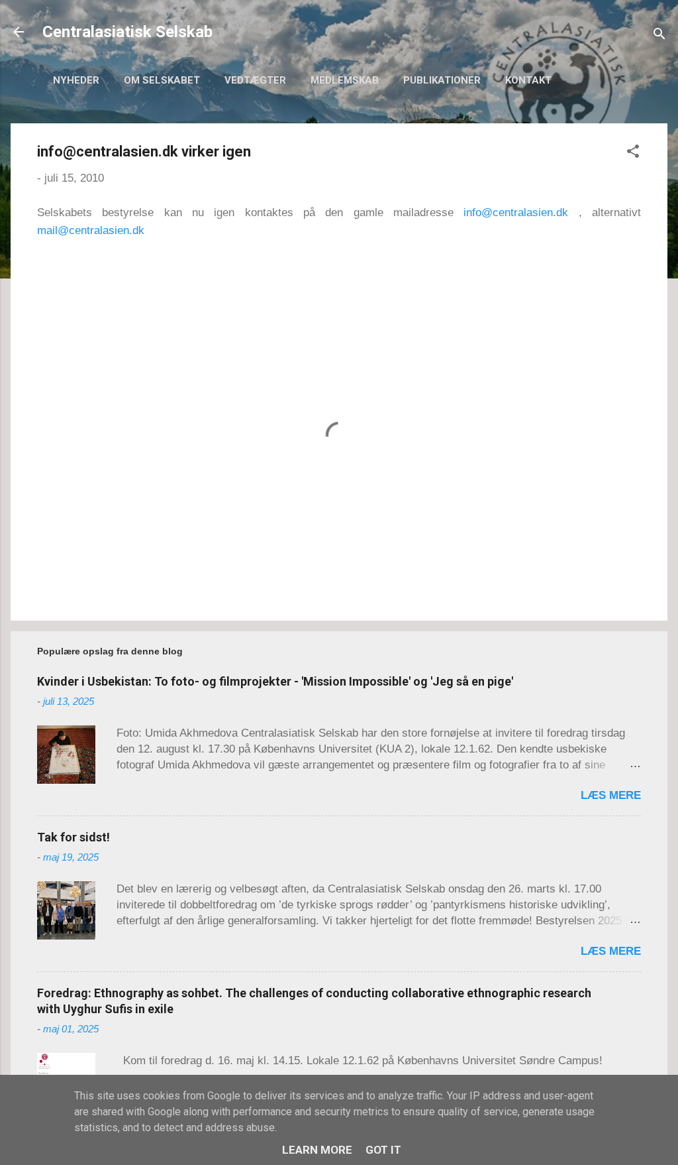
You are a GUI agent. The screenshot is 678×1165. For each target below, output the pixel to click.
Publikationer (442, 80)
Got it (383, 1149)
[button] (633, 153)
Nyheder (76, 80)
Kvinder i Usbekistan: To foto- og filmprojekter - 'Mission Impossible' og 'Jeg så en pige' (275, 681)
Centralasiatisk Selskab (127, 32)
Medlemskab (345, 80)
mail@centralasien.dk (90, 230)
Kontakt (528, 80)
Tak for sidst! (73, 837)
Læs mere (611, 795)
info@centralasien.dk (515, 212)
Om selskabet (162, 80)
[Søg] (659, 36)
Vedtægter (255, 80)
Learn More (317, 1149)
